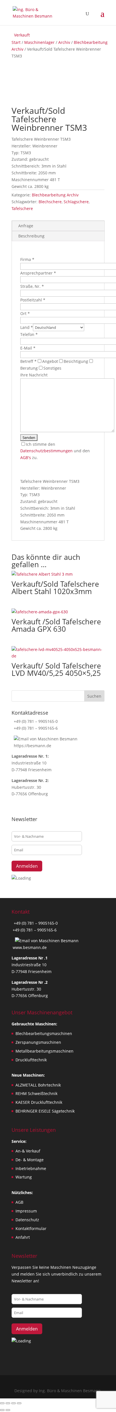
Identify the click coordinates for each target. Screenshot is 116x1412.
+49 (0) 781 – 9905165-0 (35, 721)
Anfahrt (22, 1237)
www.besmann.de (30, 947)
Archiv (64, 42)
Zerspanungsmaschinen (38, 1042)
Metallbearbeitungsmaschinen (44, 1051)
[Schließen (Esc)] (19, 1403)
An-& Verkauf (27, 1151)
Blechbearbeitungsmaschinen (43, 1033)
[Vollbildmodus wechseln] (8, 1403)
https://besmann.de (32, 745)
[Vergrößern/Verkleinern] (2, 1403)
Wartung (23, 1177)
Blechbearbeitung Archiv (55, 195)
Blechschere (50, 201)
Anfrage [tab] (25, 225)
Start (16, 42)
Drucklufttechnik (31, 1059)
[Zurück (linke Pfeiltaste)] (2, 1410)
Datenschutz (27, 1219)
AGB (19, 1202)
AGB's (25, 457)
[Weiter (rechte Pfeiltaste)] (8, 1410)
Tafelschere (22, 208)
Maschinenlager (39, 42)
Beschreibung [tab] (31, 236)
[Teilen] (13, 1403)
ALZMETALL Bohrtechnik (38, 1085)
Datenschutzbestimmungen (46, 450)
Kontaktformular (30, 1228)
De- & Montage (29, 1159)
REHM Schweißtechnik (36, 1093)
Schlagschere (76, 201)
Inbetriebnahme (30, 1168)
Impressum (26, 1211)
